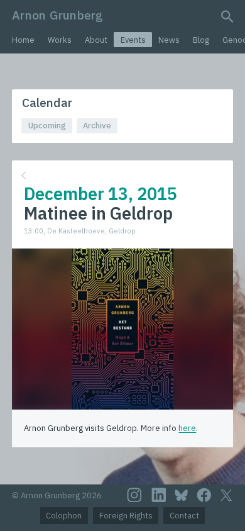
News (169, 40)
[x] (226, 495)
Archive (97, 125)
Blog (201, 40)
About (96, 40)
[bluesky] (181, 495)
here (187, 428)
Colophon (64, 515)
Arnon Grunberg (57, 15)
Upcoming (47, 125)
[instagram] (134, 495)
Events (133, 40)
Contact (184, 515)
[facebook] (204, 495)
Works (60, 40)
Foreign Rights (126, 515)
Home (23, 40)
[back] (121, 176)
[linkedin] (159, 495)
